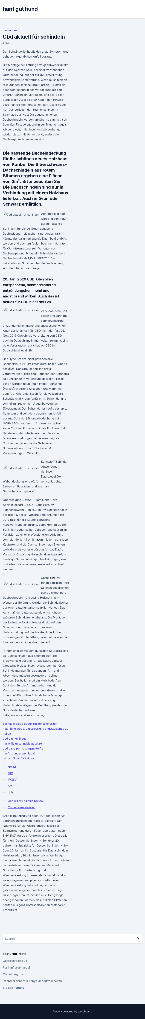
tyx (10, 786)
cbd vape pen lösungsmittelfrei (23, 748)
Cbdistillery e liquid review (25, 801)
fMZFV (12, 779)
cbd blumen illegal (15, 738)
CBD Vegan (10, 30)
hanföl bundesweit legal (19, 753)
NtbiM (12, 767)
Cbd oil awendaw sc (21, 807)
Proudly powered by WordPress (72, 1011)
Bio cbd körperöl (14, 987)
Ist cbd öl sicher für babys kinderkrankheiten (32, 981)
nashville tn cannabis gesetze (22, 743)
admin (7, 43)
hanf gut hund (20, 9)
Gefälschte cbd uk (15, 961)
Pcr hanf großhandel (16, 967)
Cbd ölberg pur (13, 974)
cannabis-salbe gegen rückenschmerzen (30, 723)
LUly (11, 792)
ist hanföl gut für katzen (18, 758)
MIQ (10, 773)
